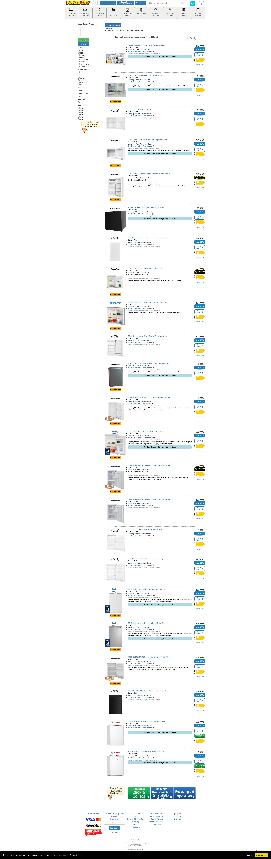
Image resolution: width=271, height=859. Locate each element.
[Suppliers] (177, 814)
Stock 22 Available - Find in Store (140, 308)
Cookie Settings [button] (76, 855)
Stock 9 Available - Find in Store (139, 214)
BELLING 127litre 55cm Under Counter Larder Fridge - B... (147, 691)
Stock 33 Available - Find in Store (140, 146)
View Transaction (93, 814)
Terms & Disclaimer (156, 814)
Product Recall (135, 827)
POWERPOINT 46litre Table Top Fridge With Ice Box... (146, 75)
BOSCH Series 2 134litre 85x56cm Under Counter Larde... (147, 751)
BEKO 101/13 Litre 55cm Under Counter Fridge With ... (146, 431)
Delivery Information (113, 25)
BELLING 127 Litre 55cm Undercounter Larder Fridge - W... (148, 559)
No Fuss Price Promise (156, 822)
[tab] (71, 13)
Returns (135, 824)
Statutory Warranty (156, 819)
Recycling (135, 822)
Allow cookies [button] (261, 855)
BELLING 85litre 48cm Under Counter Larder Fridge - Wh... (148, 238)
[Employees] (178, 819)
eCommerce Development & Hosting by (248, 851)
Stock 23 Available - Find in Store (140, 697)
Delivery (135, 816)
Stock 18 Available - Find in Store (140, 342)
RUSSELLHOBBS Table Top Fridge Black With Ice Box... (147, 207)
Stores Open (125, 3)
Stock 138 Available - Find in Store (140, 595)
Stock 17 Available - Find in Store (140, 82)
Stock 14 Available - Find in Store (140, 536)
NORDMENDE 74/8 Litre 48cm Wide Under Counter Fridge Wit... (149, 465)
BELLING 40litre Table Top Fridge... (140, 109)
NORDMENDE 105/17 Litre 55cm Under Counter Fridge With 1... (149, 657)
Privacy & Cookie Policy (157, 816)
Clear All (83, 44)
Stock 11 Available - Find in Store (140, 565)
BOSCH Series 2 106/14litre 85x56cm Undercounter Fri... (147, 721)
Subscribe (113, 828)
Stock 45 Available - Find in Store (140, 51)
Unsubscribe (114, 819)
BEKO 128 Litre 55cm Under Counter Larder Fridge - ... (146, 589)
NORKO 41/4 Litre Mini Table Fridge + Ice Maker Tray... (146, 45)
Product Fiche (200, 65)
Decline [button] (250, 855)
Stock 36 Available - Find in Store (140, 244)
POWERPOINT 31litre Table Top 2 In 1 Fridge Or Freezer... (148, 140)
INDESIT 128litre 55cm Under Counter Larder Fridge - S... (147, 302)
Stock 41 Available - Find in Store (140, 629)
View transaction (108, 2)
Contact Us (140, 2)
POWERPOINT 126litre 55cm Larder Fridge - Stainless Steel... (149, 363)
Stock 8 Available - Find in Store (139, 404)
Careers (114, 832)
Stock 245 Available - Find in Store (140, 437)
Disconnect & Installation (135, 819)
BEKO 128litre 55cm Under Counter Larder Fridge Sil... (146, 623)
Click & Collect (135, 814)
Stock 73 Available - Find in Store (140, 116)
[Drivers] (178, 816)
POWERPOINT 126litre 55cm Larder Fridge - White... (146, 268)
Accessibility (157, 824)
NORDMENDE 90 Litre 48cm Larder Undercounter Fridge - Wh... (149, 397)
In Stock (83, 40)
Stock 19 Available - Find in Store (140, 727)
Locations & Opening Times (114, 814)
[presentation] (71, 13)
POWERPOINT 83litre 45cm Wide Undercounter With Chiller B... (149, 173)
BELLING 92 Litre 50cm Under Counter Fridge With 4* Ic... (147, 336)
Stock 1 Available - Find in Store (139, 505)
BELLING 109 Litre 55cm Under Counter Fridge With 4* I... (147, 529)
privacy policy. (63, 855)
